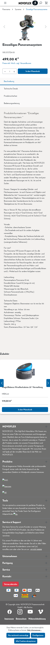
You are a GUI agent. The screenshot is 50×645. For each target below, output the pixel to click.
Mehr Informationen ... (34, 630)
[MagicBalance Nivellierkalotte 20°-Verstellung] (25, 371)
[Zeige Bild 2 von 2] (27, 38)
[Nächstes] (46, 26)
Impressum (9, 618)
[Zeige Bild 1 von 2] (23, 38)
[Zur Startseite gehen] (25, 3)
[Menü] (5, 3)
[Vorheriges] (4, 26)
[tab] (25, 81)
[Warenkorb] (45, 3)
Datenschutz (21, 618)
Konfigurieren (38, 635)
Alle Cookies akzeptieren (26, 641)
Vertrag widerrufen (10, 584)
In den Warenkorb (33, 71)
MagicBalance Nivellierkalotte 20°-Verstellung (22, 387)
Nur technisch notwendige (18, 635)
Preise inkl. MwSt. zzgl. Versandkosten (16, 63)
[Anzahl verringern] (5, 71)
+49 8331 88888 (36, 549)
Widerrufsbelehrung (37, 618)
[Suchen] (40, 3)
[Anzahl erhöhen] (14, 71)
